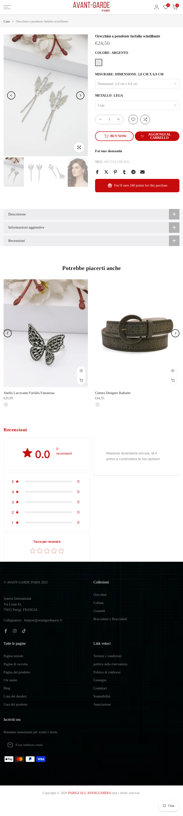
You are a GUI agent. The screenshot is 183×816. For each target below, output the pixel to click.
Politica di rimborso (106, 672)
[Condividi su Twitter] (106, 172)
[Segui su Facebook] (6, 631)
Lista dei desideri (15, 696)
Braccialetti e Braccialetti (110, 619)
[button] (47, 481)
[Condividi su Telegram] (133, 172)
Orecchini (100, 595)
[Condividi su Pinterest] (115, 172)
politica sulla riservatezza (110, 664)
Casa (7, 21)
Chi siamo (10, 680)
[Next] (80, 95)
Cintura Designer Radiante (113, 393)
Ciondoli (99, 611)
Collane (98, 603)
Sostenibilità (101, 696)
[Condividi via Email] (142, 172)
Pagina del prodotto (17, 672)
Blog (7, 688)
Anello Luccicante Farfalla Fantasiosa (29, 393)
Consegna (99, 680)
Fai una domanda (108, 151)
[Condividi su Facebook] (97, 172)
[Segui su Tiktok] (24, 631)
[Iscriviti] (81, 745)
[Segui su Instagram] (15, 631)
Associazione (102, 704)
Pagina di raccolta (16, 664)
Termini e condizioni (107, 656)
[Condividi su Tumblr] (124, 172)
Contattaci (100, 688)
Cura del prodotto (15, 704)
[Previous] (11, 95)
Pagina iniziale (13, 656)
